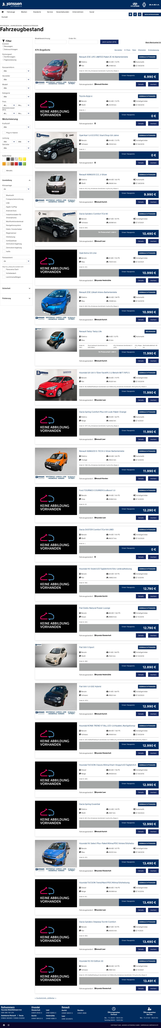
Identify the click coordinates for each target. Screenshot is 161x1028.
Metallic (9, 170)
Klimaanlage (7, 185)
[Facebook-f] (135, 14)
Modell (5, 84)
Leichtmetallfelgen (13, 277)
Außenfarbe (6, 156)
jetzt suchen (109, 42)
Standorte (37, 12)
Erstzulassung (153, 50)
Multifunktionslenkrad (14, 221)
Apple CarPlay (11, 207)
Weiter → (52, 998)
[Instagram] (139, 14)
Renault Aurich (101, 202)
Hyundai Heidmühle (103, 280)
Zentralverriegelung (14, 247)
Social (91, 12)
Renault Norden (102, 84)
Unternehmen (77, 12)
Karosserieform (8, 67)
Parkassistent (7, 257)
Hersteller (6, 76)
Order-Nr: (72, 38)
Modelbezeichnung (42, 38)
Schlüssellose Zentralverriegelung (14, 242)
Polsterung (6, 298)
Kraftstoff (6, 123)
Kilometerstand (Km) (8, 109)
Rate (134, 50)
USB (7, 203)
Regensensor (11, 233)
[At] (130, 14)
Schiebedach (11, 273)
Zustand (5, 44)
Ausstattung (7, 180)
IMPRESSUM (145, 1025)
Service (50, 12)
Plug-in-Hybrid (12, 133)
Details (141, 84)
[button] (7, 41)
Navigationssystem (13, 225)
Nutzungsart (7, 54)
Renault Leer (100, 241)
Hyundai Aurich (101, 596)
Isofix (8, 251)
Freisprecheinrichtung (14, 199)
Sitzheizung (10, 237)
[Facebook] (4, 1025)
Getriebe (5, 144)
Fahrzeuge (11, 12)
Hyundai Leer (101, 400)
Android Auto (11, 211)
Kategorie (6, 93)
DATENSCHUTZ (153, 1025)
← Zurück (38, 998)
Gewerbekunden (62, 12)
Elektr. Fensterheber (14, 229)
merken (153, 84)
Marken (24, 12)
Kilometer (142, 50)
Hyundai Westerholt (103, 635)
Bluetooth (10, 195)
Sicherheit (6, 288)
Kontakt (5, 17)
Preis (4, 101)
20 (48, 998)
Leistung (5, 138)
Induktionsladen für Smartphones (13, 216)
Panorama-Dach (12, 269)
